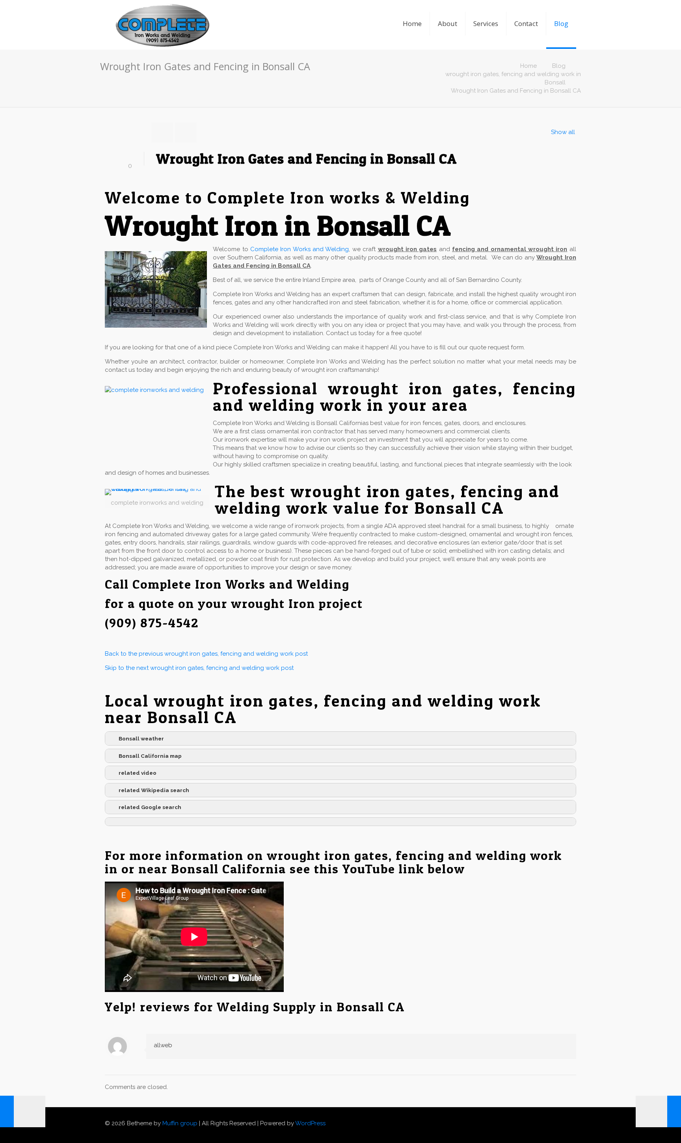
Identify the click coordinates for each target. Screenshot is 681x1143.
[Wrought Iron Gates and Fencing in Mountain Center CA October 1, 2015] (658, 1111)
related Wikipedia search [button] (154, 790)
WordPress (310, 1123)
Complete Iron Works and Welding (299, 249)
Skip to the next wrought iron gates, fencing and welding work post (199, 667)
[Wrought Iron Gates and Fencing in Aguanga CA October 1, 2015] (22, 1111)
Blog (559, 65)
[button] (340, 822)
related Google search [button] (150, 807)
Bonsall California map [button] (150, 756)
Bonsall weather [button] (141, 738)
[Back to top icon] (573, 1120)
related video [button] (137, 773)
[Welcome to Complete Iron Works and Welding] (162, 14)
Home (528, 65)
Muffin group (179, 1123)
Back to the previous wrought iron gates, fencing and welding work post (206, 653)
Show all (563, 132)
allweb (163, 1045)
